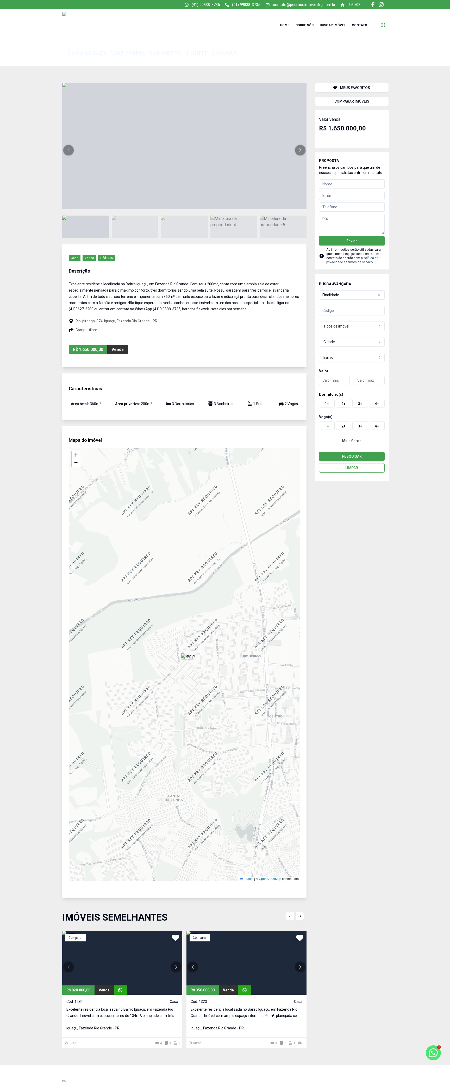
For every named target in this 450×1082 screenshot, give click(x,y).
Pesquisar (352, 456)
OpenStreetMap (270, 878)
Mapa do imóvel (85, 440)
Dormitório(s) (331, 394)
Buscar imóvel (333, 25)
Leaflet (248, 878)
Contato (359, 25)
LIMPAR (351, 468)
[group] (352, 403)
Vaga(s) (326, 417)
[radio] (327, 403)
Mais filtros (351, 441)
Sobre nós (305, 25)
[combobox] (352, 295)
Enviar (351, 241)
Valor (323, 371)
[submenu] (383, 25)
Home (284, 25)
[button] (68, 150)
